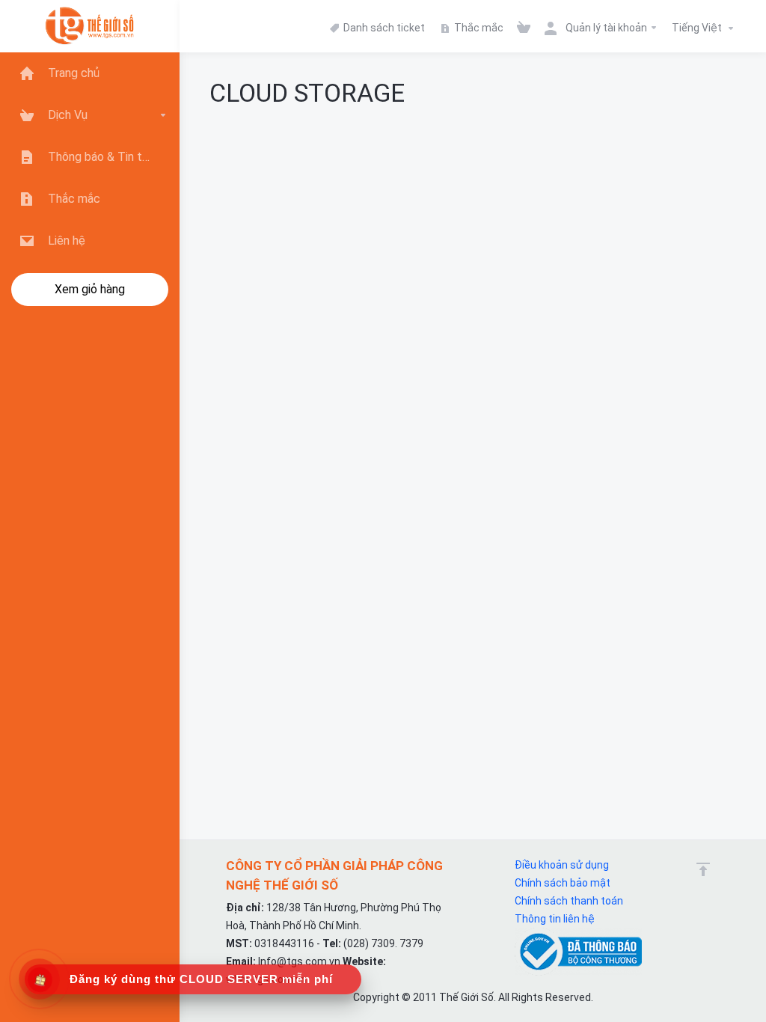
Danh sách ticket (383, 28)
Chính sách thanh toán (569, 901)
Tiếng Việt (698, 28)
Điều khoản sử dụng (562, 865)
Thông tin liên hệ (555, 919)
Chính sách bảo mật (562, 883)
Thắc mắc (477, 28)
